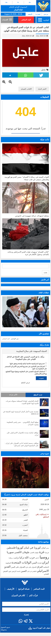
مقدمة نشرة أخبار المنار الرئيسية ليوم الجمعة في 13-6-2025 (20, 413)
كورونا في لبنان (32, 547)
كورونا (19, 547)
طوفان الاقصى (34, 552)
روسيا (44, 557)
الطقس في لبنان (31, 571)
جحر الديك (41, 89)
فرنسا (47, 552)
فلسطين (11, 547)
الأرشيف (30, 14)
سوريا (10, 552)
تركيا (21, 557)
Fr (18, 2)
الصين (24, 571)
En (6, 2)
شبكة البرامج (23, 589)
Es (30, 2)
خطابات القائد (44, 293)
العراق (40, 567)
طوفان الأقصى (21, 552)
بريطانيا (11, 558)
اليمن (34, 562)
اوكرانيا (39, 563)
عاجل (43, 70)
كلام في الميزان (18, 595)
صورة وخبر (44, 453)
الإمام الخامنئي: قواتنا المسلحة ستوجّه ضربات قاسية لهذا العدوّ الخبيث (22, 402)
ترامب (16, 557)
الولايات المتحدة (21, 562)
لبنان (43, 548)
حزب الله (30, 557)
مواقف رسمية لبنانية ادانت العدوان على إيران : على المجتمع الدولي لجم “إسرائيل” (21, 444)
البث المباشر (26, 20)
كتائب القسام (26, 89)
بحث (45, 272)
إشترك (26, 615)
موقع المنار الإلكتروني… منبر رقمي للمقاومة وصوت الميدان (22, 423)
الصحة (18, 571)
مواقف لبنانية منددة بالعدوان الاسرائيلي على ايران (22, 434)
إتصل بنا (38, 14)
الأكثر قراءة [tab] (13, 395)
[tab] (25, 351)
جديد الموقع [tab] (38, 395)
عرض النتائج (25, 383)
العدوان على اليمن (18, 567)
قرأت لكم (33, 595)
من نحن (46, 14)
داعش (37, 558)
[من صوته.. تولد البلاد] (25, 472)
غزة (41, 552)
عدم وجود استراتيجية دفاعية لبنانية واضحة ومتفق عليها (27, 363)
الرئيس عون (12, 571)
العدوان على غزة (31, 567)
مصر (47, 548)
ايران (45, 562)
